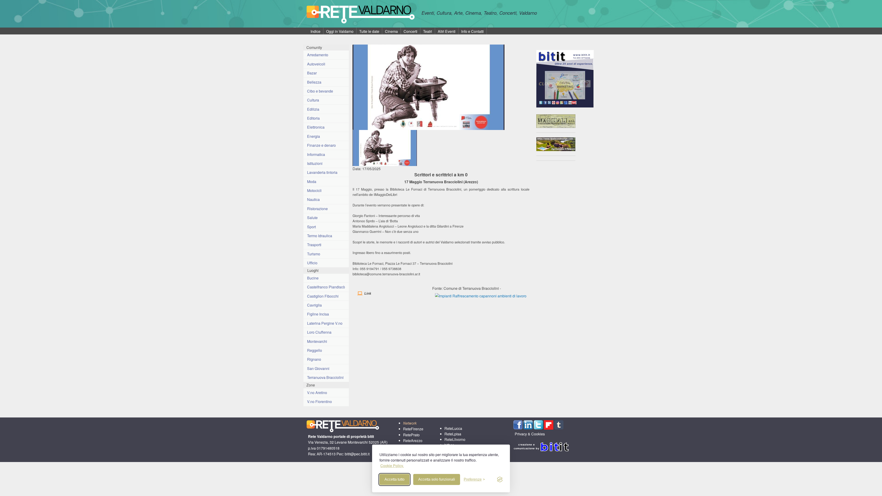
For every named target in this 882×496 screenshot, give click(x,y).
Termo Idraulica (319, 235)
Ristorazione (317, 208)
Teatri (427, 31)
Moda (311, 181)
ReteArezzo (412, 440)
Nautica (313, 199)
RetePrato (411, 434)
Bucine (313, 278)
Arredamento (317, 54)
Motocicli (314, 190)
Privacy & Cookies (530, 434)
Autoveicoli (316, 64)
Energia (313, 136)
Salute (312, 217)
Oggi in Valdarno (339, 31)
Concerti (410, 31)
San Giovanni (318, 368)
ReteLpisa (452, 434)
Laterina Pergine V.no (324, 323)
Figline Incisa (318, 314)
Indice (315, 31)
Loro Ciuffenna (319, 332)
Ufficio (312, 262)
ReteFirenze (413, 428)
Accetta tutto (394, 479)
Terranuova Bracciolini (325, 377)
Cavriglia (314, 305)
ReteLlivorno (454, 439)
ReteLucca (453, 428)
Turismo (313, 253)
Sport (311, 226)
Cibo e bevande (320, 91)
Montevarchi (317, 341)
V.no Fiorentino (319, 401)
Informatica (316, 154)
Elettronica (316, 127)
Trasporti (314, 244)
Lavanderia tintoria (322, 172)
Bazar (312, 73)
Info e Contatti (472, 31)
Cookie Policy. (392, 465)
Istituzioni (314, 163)
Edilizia (313, 109)
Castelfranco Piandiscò (326, 287)
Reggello (314, 350)
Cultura (313, 100)
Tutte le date (369, 31)
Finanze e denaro (321, 145)
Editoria (313, 118)
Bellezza (314, 82)
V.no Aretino (317, 392)
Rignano (314, 359)
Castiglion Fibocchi (323, 296)
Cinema (391, 31)
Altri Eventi (446, 31)
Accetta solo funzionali (436, 479)
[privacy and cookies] (500, 479)
